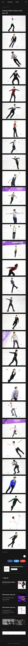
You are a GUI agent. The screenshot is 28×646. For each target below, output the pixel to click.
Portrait (17, 2)
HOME (3, 2)
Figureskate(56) (5, 552)
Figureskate (9, 2)
